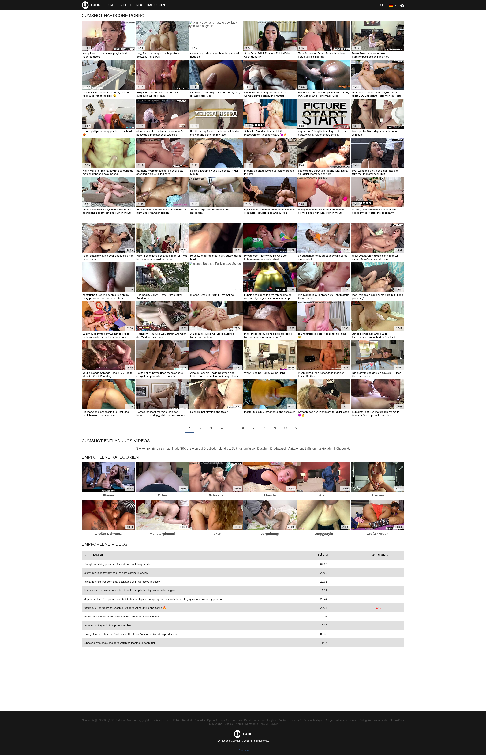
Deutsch (283, 720)
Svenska (200, 720)
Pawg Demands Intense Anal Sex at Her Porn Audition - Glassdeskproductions (131, 634)
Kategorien (156, 4)
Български (251, 723)
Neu (139, 4)
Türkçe (328, 720)
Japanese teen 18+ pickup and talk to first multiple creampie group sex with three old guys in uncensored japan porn (154, 599)
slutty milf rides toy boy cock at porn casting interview (116, 572)
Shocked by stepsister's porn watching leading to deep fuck (119, 642)
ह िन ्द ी (106, 720)
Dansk (248, 720)
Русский (212, 720)
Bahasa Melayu (312, 720)
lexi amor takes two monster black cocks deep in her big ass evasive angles (129, 590)
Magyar (131, 720)
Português (365, 720)
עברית (167, 720)
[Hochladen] (402, 5)
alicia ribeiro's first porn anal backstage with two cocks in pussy (122, 581)
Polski (176, 720)
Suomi (86, 720)
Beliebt (125, 4)
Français (236, 720)
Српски (229, 723)
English (271, 720)
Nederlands (380, 720)
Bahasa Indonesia (346, 720)
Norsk (239, 723)
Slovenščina (397, 720)
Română (187, 720)
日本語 (275, 723)
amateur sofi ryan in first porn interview (107, 625)
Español (224, 720)
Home (110, 4)
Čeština (120, 720)
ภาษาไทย (259, 720)
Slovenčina (215, 723)
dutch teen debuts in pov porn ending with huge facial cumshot (122, 616)
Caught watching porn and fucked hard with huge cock (117, 564)
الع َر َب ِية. (144, 720)
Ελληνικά (295, 720)
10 (285, 428)
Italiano (157, 720)
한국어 (264, 723)
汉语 (94, 720)
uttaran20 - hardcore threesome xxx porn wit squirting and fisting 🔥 (125, 607)
